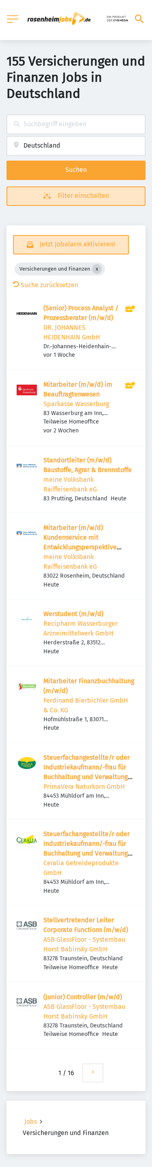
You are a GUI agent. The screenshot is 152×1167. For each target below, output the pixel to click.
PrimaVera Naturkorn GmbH (84, 786)
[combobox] (76, 124)
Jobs (30, 1121)
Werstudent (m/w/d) (73, 614)
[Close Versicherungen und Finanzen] (97, 269)
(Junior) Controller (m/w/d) (82, 997)
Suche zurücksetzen (49, 285)
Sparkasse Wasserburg (76, 404)
